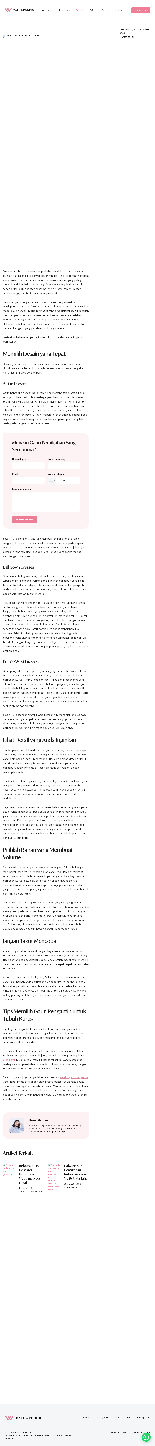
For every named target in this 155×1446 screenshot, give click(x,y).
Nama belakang (56, 459)
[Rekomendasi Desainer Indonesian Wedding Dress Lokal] (9, 1276)
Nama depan (19, 459)
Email (15, 474)
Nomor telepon (56, 474)
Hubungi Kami (143, 1417)
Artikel (118, 1417)
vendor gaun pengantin (74, 1077)
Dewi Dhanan (38, 1120)
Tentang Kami (102, 1417)
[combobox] (52, 481)
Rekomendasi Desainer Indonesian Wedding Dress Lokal (29, 1174)
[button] (122, 10)
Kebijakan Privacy (118, 1432)
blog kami (9, 1059)
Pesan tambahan (21, 489)
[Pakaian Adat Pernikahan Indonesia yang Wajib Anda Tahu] (54, 1276)
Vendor (86, 1417)
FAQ (129, 1417)
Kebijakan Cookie (141, 1432)
